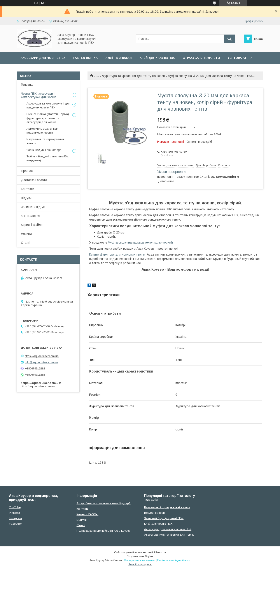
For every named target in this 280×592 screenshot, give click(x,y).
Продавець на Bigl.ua (140, 556)
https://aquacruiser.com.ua (42, 356)
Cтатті (81, 525)
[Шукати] (229, 39)
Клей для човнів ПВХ (157, 57)
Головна (27, 84)
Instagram (15, 518)
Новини (26, 233)
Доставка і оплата (34, 180)
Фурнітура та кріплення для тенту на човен (133, 76)
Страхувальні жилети (201, 57)
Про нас (27, 171)
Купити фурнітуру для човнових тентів (117, 254)
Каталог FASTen (87, 514)
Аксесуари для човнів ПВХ (43, 57)
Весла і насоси (154, 512)
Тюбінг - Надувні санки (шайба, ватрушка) (47, 158)
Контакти (27, 189)
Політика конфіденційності (174, 560)
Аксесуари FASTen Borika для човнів (169, 534)
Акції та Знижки (118, 57)
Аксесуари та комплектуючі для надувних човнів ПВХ (48, 105)
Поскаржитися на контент (139, 560)
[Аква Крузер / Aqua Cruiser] (34, 46)
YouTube (15, 507)
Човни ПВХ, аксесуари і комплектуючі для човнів (38, 95)
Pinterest (14, 512)
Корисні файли (31, 224)
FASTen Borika (85, 57)
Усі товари (237, 57)
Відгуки (26, 198)
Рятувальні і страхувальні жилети (167, 507)
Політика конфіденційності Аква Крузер (104, 530)
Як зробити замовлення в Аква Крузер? (104, 503)
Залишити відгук (33, 207)
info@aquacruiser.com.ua (41, 362)
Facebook (15, 523)
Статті (25, 242)
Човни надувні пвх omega (43, 149)
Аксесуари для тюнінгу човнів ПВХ (167, 529)
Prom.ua (161, 552)
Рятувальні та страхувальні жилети (45, 141)
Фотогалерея (30, 216)
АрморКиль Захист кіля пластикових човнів (42, 130)
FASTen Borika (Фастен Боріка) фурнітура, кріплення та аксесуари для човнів (47, 118)
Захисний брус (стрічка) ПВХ (164, 518)
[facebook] (89, 286)
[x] (94, 286)
